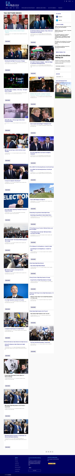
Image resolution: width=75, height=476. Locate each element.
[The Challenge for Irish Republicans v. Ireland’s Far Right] (41, 246)
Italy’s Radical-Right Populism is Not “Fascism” (39, 313)
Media (8, 213)
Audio (14, 212)
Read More (7, 41)
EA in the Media (23, 212)
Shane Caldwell (33, 251)
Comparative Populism (19, 378)
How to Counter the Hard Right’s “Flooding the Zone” (40, 123)
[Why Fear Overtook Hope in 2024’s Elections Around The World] (16, 141)
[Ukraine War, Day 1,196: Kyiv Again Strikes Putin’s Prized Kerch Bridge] (16, 111)
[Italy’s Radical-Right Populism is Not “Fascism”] (41, 311)
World (7, 34)
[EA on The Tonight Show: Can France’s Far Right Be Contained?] (41, 143)
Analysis (15, 62)
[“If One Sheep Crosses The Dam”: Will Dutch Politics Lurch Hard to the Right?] (41, 229)
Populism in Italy (17, 348)
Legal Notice (17, 463)
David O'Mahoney (8, 330)
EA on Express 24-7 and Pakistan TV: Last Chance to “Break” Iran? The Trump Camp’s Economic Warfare (63, 42)
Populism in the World (22, 33)
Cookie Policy (17, 471)
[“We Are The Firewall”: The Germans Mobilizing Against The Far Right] (16, 230)
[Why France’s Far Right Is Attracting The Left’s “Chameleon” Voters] (16, 261)
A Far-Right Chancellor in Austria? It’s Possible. (14, 299)
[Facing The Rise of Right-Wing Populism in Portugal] (41, 277)
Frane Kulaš (7, 301)
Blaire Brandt (7, 92)
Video (47, 34)
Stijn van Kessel (8, 408)
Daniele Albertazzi (8, 378)
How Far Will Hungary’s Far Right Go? (37, 199)
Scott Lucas (7, 122)
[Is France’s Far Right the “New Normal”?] (16, 171)
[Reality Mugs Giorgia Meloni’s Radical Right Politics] (41, 212)
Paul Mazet (7, 182)
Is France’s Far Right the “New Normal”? (13, 180)
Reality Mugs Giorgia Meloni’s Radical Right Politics (40, 215)
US (5, 34)
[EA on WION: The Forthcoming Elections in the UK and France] (41, 167)
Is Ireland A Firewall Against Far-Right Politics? (14, 328)
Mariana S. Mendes (34, 281)
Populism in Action (16, 33)
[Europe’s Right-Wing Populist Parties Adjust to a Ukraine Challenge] (16, 366)
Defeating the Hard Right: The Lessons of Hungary (15, 60)
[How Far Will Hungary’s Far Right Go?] (41, 190)
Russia (23, 122)
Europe (22, 62)
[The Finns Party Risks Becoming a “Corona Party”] (41, 333)
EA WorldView (9, 474)
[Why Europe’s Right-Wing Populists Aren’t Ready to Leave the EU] (16, 396)
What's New (16, 93)
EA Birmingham (18, 62)
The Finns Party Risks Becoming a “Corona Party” (40, 342)
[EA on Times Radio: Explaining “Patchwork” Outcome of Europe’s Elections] (16, 200)
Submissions (17, 465)
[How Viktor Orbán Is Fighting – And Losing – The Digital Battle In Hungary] (16, 80)
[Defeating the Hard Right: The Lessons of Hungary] (16, 52)
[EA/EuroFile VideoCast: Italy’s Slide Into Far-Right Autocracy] (16, 342)
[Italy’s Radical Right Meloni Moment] (41, 263)
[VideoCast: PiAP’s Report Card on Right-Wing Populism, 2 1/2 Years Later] (41, 293)
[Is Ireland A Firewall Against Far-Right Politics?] (16, 319)
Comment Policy (17, 469)
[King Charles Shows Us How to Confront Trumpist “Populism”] (16, 22)
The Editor (16, 461)
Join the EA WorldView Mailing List (62, 56)
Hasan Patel (7, 33)
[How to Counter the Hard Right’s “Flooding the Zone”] (41, 115)
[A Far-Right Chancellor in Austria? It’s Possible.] (16, 291)
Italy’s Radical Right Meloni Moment (37, 265)
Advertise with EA (17, 467)
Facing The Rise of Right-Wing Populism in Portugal (40, 279)
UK (26, 33)
